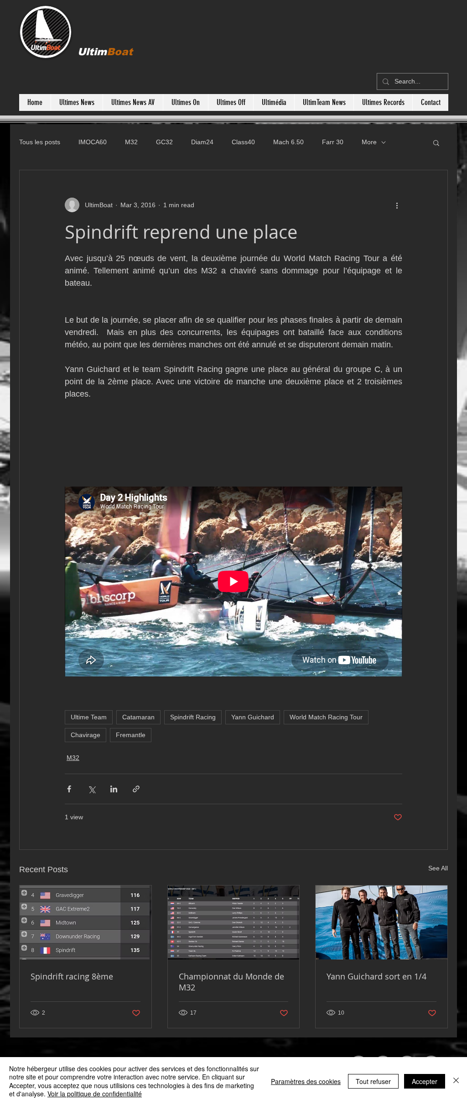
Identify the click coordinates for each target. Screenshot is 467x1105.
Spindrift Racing (193, 717)
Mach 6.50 (288, 142)
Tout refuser (373, 1081)
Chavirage (85, 734)
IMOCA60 (92, 142)
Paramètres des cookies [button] (306, 1081)
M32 (131, 142)
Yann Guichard (252, 717)
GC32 (164, 142)
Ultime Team (89, 717)
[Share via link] (136, 789)
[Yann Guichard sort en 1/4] (381, 922)
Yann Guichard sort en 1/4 (376, 976)
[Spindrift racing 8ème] (85, 922)
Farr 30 (332, 142)
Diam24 (202, 142)
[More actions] (396, 204)
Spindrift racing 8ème (72, 976)
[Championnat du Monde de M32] (234, 922)
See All (438, 868)
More (369, 142)
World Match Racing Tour (326, 717)
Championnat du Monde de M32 (231, 982)
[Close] (456, 1081)
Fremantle (130, 734)
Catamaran (138, 717)
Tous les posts (39, 142)
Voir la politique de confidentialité (94, 1093)
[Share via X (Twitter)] (91, 789)
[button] (436, 142)
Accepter (424, 1081)
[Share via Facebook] (69, 789)
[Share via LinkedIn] (113, 789)
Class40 (243, 142)
